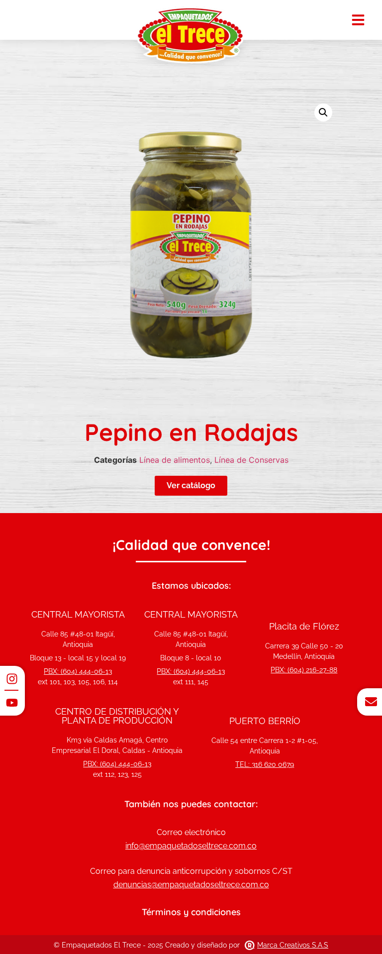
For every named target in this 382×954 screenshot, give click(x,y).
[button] (323, 112)
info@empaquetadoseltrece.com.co (191, 845)
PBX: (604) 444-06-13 (78, 671)
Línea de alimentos (174, 460)
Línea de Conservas (251, 460)
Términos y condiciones (191, 912)
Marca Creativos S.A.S (292, 945)
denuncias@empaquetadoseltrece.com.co (191, 884)
